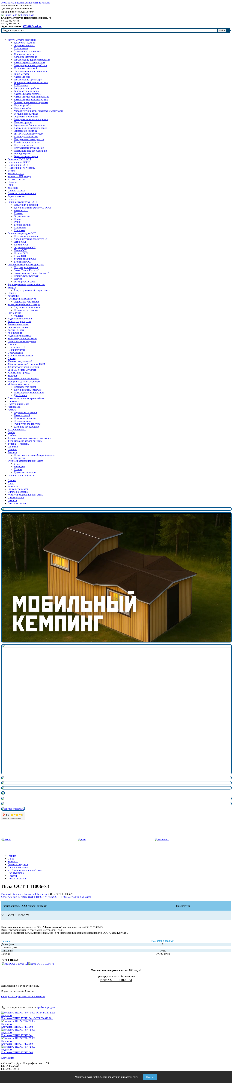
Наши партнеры (16, 350)
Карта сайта (7, 1057)
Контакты (13, 486)
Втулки (11, 170)
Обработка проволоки (26, 116)
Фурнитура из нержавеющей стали (26, 284)
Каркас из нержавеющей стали (30, 128)
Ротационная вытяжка (26, 113)
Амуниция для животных (28, 307)
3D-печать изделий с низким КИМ (26, 364)
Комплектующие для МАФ (22, 338)
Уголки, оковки (22, 224)
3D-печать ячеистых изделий (23, 367)
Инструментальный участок (29, 139)
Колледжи (19, 466)
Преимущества (16, 497)
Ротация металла (17, 429)
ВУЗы (17, 463)
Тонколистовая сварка (26, 156)
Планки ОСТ (21, 253)
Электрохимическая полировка (31, 119)
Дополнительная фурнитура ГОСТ (32, 207)
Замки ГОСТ (21, 210)
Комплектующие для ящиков (23, 378)
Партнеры (19, 458)
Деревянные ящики (18, 327)
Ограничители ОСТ (25, 247)
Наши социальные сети (20, 355)
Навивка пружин (23, 122)
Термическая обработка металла (31, 82)
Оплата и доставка (18, 491)
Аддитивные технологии (27, 51)
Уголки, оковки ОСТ (25, 258)
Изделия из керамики (25, 412)
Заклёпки (13, 187)
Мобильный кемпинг (19, 384)
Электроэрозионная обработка (30, 65)
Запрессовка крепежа (25, 130)
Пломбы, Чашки (16, 190)
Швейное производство (26, 426)
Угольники (20, 227)
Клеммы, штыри (16, 179)
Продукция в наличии (26, 204)
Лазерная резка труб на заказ (29, 62)
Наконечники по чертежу (21, 167)
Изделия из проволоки (20, 318)
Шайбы (12, 293)
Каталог (16, 894)
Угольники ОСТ (23, 261)
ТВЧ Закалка (21, 85)
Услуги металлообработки (22, 39)
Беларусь (12, 452)
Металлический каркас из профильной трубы (38, 111)
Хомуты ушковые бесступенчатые (32, 290)
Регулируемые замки (25, 281)
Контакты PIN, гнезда (19, 176)
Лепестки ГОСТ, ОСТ (19, 159)
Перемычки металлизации (22, 193)
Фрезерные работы (24, 54)
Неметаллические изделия (22, 341)
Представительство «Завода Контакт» (34, 455)
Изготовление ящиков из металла (32, 59)
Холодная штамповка (25, 56)
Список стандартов (18, 489)
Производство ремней (26, 310)
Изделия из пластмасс (19, 335)
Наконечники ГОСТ (19, 162)
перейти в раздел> (45, 1007)
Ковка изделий (22, 415)
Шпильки (13, 446)
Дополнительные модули (27, 389)
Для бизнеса (20, 395)
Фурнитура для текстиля (27, 423)
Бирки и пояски (16, 196)
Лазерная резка (22, 76)
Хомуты (12, 287)
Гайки (11, 185)
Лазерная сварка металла (27, 93)
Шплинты (19, 230)
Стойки (12, 435)
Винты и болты (16, 173)
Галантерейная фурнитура (22, 298)
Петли (17, 219)
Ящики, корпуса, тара (19, 321)
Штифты (12, 449)
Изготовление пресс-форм (28, 79)
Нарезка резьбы (22, 105)
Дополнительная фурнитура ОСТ (32, 239)
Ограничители (22, 216)
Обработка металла (24, 45)
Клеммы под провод (19, 372)
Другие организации (25, 472)
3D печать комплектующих (28, 133)
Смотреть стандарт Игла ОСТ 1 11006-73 (23, 996)
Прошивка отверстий (25, 68)
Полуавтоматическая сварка (29, 148)
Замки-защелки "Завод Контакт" (31, 273)
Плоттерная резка (23, 145)
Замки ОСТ (20, 241)
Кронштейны (15, 332)
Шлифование (21, 48)
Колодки (12, 375)
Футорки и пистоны (18, 443)
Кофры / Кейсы (16, 330)
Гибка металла (21, 74)
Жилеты (18, 315)
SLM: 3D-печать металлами (22, 369)
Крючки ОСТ (21, 244)
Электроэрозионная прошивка (30, 71)
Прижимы (13, 401)
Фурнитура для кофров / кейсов (25, 441)
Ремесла (12, 409)
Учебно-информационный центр (25, 460)
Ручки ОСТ (20, 256)
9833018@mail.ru (32, 26)
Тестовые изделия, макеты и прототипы (29, 438)
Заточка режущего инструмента (31, 102)
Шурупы (12, 182)
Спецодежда (14, 313)
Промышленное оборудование (30, 150)
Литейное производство (27, 142)
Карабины (13, 295)
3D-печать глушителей (20, 361)
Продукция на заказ (18, 404)
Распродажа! (14, 406)
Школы (18, 469)
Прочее (18, 278)
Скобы (11, 432)
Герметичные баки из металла (30, 125)
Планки (12, 344)
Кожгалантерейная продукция (24, 304)
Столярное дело (22, 421)
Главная (12, 480)
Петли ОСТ (20, 250)
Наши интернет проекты (21, 475)
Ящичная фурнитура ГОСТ (22, 202)
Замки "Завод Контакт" (26, 270)
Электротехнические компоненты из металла (25, 2)
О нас (11, 483)
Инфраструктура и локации (29, 392)
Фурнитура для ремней (26, 301)
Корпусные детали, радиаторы (24, 381)
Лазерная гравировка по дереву (31, 99)
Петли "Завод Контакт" (26, 276)
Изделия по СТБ (16, 347)
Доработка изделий (24, 42)
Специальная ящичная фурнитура (26, 264)
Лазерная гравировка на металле (31, 96)
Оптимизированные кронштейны (26, 398)
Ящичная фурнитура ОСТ (22, 233)
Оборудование (15, 352)
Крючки (18, 213)
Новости (12, 500)
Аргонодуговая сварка (26, 136)
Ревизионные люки (18, 324)
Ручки (17, 221)
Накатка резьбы (22, 108)
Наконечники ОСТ (18, 165)
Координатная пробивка (27, 88)
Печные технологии (25, 418)
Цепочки (12, 199)
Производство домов (25, 386)
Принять (150, 1077)
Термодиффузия (22, 153)
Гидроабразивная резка (26, 91)
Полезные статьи (17, 503)
